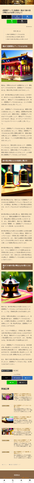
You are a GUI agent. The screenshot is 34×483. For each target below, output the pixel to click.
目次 (14, 31)
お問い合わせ (25, 477)
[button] (22, 21)
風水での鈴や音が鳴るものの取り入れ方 (17, 39)
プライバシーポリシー (9, 477)
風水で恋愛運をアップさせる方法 (16, 34)
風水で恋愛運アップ (7, 370)
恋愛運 (16, 370)
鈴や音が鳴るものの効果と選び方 (16, 36)
